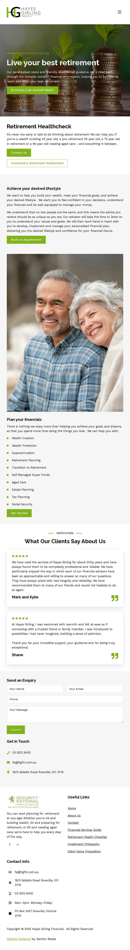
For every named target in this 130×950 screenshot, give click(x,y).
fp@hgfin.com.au (24, 762)
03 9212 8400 (21, 752)
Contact (73, 822)
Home (72, 808)
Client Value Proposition (84, 851)
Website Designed (19, 939)
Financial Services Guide (84, 830)
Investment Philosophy (84, 844)
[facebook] (10, 845)
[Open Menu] (119, 12)
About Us (74, 815)
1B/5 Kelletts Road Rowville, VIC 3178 (37, 772)
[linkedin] (18, 845)
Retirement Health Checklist (87, 837)
